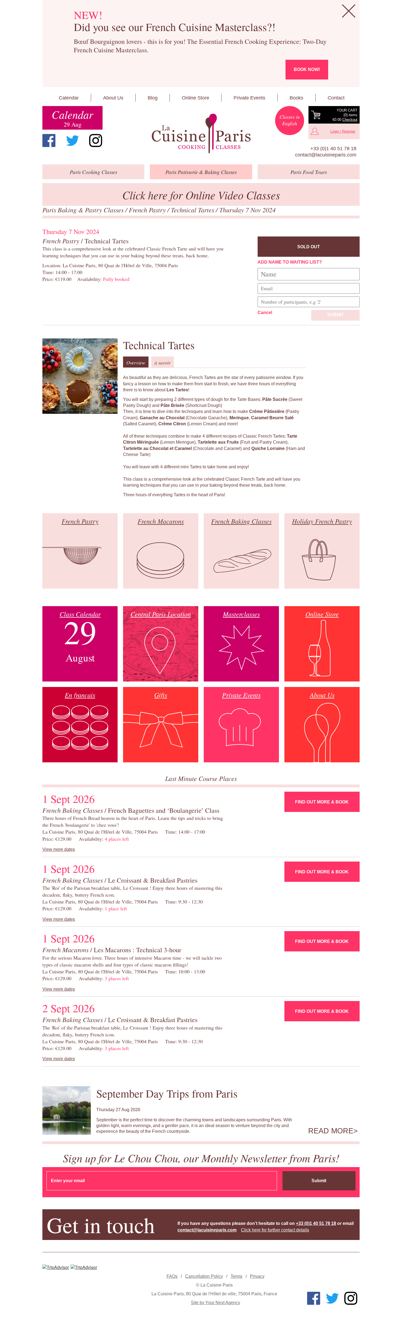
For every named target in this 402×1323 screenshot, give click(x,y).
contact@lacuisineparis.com (325, 155)
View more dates (58, 849)
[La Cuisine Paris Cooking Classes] (201, 134)
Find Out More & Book (322, 802)
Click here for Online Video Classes (201, 194)
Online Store (195, 98)
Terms (236, 1276)
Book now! (307, 69)
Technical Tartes (193, 209)
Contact (336, 98)
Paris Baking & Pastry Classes (83, 209)
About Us (113, 98)
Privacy (257, 1276)
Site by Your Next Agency (215, 1302)
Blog (153, 98)
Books (296, 98)
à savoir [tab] (163, 362)
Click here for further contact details (275, 1230)
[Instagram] (95, 140)
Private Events (249, 98)
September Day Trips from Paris (167, 1093)
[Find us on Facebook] (49, 140)
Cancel (265, 312)
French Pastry (148, 209)
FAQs (172, 1276)
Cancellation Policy (204, 1276)
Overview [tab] (135, 362)
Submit (335, 314)
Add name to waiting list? (290, 262)
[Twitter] (72, 140)
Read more (330, 1131)
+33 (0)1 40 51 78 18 (333, 148)
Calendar (69, 98)
